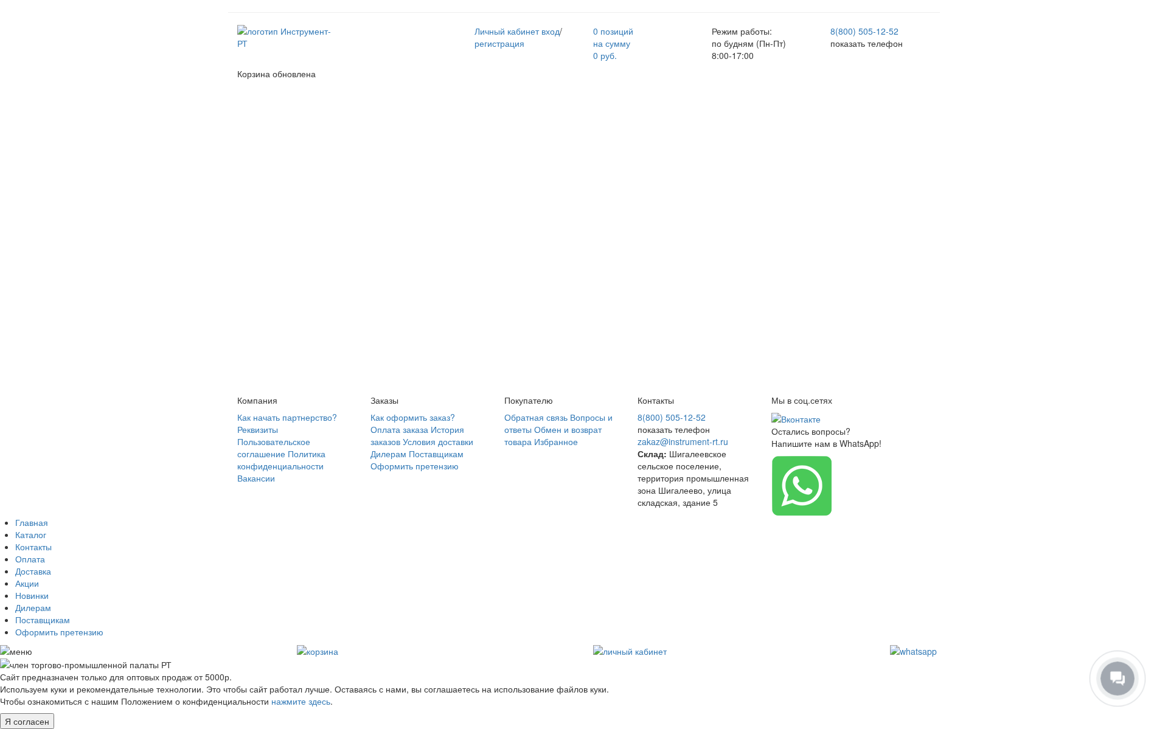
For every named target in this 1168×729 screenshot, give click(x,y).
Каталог (30, 534)
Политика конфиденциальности (281, 459)
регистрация (499, 43)
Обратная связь (536, 417)
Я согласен (27, 721)
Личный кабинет (506, 31)
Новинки (32, 595)
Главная (31, 522)
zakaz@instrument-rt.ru (683, 441)
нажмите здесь (300, 701)
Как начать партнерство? (287, 417)
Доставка (33, 571)
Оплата (30, 559)
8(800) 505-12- (864, 31)
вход (550, 31)
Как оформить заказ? (412, 417)
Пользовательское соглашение (273, 447)
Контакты (33, 547)
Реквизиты (257, 429)
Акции (27, 583)
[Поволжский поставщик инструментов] (287, 36)
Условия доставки (438, 441)
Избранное (556, 441)
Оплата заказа (399, 429)
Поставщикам (436, 453)
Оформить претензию (414, 466)
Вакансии (256, 478)
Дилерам (388, 453)
